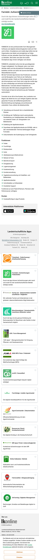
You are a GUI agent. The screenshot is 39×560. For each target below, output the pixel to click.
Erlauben (19, 557)
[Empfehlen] (33, 42)
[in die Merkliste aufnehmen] (36, 15)
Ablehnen (19, 552)
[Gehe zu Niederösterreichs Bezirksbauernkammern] (21, 3)
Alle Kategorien (15, 238)
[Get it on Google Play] (29, 211)
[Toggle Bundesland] (27, 3)
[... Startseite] (7, 3)
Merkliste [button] (27, 13)
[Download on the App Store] (9, 211)
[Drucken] (29, 42)
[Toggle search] (32, 3)
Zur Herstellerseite (8, 24)
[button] (36, 3)
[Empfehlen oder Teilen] (36, 42)
